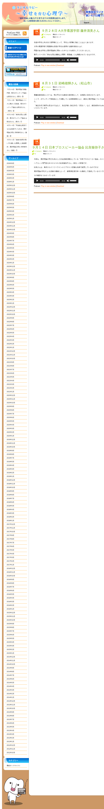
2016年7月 (10, 587)
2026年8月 (10, 163)
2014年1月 (10, 697)
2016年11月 (11, 572)
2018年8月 (10, 495)
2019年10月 (11, 447)
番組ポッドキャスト (13, 765)
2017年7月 (10, 543)
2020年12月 (11, 395)
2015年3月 (10, 646)
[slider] (73, 59)
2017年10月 (11, 532)
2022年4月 (10, 336)
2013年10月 (11, 708)
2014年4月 (10, 686)
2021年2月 (10, 388)
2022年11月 (11, 311)
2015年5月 (10, 638)
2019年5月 (10, 462)
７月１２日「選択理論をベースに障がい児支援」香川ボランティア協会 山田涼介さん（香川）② (17, 105)
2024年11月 (11, 226)
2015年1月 (10, 653)
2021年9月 (10, 362)
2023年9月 (10, 277)
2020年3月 (10, 428)
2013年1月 (10, 741)
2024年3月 (10, 255)
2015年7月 (10, 631)
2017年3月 (10, 557)
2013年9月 (10, 712)
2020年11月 (11, 399)
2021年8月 (10, 366)
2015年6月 (10, 635)
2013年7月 (10, 719)
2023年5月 (10, 288)
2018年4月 (10, 509)
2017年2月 (10, 561)
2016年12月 (11, 568)
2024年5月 (10, 248)
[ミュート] (68, 60)
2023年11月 (11, 270)
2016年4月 (10, 598)
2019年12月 (11, 439)
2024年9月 (10, 233)
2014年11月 (11, 660)
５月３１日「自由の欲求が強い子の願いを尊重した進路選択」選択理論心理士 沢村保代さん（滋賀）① (17, 145)
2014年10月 (11, 664)
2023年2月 (10, 299)
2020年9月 (10, 406)
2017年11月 (11, 528)
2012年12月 (11, 745)
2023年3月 (10, 296)
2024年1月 (10, 263)
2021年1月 (10, 392)
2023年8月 (10, 281)
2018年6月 (10, 502)
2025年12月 (11, 185)
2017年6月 (10, 546)
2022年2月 (10, 344)
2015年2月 (10, 649)
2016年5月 (10, 594)
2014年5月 (10, 683)
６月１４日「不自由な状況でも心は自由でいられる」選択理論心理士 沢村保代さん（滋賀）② (17, 130)
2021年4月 (10, 381)
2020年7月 (10, 414)
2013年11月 (11, 705)
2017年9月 (10, 535)
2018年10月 (11, 487)
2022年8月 (10, 322)
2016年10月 (11, 576)
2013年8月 (10, 716)
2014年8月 (10, 671)
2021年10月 (11, 358)
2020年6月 (10, 417)
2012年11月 (11, 749)
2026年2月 (10, 178)
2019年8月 (10, 454)
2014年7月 (10, 675)
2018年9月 (10, 491)
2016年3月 (10, 601)
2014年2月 (10, 694)
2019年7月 (10, 458)
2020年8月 (10, 410)
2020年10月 (11, 403)
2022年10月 (11, 314)
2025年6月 (10, 204)
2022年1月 (10, 347)
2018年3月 (10, 513)
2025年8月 (10, 196)
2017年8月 (10, 539)
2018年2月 (10, 517)
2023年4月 (10, 292)
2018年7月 (10, 498)
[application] (56, 59)
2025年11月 (11, 189)
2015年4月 (10, 642)
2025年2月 (10, 215)
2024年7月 (10, 241)
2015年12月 (11, 613)
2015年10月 (11, 620)
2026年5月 (10, 171)
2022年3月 (10, 340)
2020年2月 (10, 432)
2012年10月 (11, 753)
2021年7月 (10, 369)
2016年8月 (10, 583)
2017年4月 (10, 554)
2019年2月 (10, 473)
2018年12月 (11, 480)
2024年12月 (11, 222)
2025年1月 (10, 218)
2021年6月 (10, 373)
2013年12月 (11, 701)
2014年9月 (10, 668)
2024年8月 (10, 237)
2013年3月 (10, 734)
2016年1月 (10, 609)
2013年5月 (10, 727)
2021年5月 (10, 377)
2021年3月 (10, 384)
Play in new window (48, 65)
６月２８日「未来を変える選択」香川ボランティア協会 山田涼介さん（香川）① (17, 118)
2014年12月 (11, 657)
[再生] (37, 60)
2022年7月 (10, 325)
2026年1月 (10, 182)
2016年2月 (10, 605)
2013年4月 (10, 730)
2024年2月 (10, 259)
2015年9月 (10, 624)
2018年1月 (10, 520)
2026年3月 (10, 174)
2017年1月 (10, 565)
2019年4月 (10, 465)
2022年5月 (10, 333)
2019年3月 (10, 469)
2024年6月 (10, 244)
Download (60, 65)
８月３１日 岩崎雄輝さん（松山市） (67, 83)
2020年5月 (10, 421)
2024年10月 (11, 230)
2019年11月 (11, 443)
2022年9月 (10, 318)
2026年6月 (10, 167)
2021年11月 (11, 355)
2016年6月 (10, 590)
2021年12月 (11, 351)
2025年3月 (10, 211)
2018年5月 (10, 506)
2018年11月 (11, 484)
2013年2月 (10, 738)
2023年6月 (10, 285)
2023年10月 (11, 274)
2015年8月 (10, 627)
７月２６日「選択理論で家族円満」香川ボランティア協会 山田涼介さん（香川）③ (17, 93)
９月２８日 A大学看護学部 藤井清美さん (71, 30)
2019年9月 (10, 450)
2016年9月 (10, 579)
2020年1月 (10, 436)
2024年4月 (10, 252)
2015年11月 (11, 616)
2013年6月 (10, 723)
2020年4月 (10, 425)
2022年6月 (10, 329)
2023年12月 (11, 266)
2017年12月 (11, 524)
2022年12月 (11, 307)
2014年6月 (10, 679)
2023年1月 (10, 303)
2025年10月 (11, 193)
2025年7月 (10, 200)
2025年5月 (10, 207)
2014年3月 (10, 690)
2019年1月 (10, 476)
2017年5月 (10, 550)
